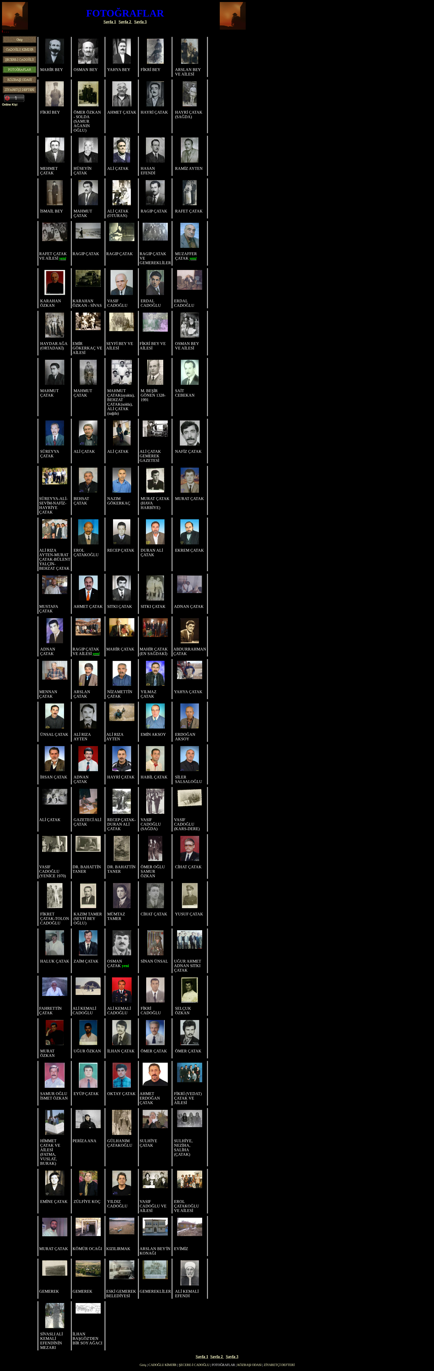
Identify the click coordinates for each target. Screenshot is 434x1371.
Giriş (143, 1365)
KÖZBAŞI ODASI (249, 1365)
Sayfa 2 (125, 22)
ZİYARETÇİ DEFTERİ (279, 1365)
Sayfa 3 (140, 22)
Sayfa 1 (109, 22)
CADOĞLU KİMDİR (162, 1365)
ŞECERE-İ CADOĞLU (194, 1365)
